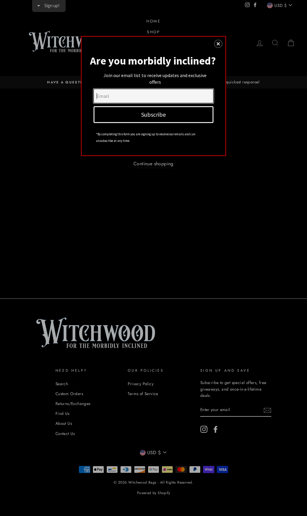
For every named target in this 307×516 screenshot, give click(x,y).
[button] (218, 43)
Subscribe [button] (153, 114)
